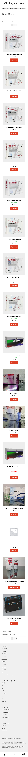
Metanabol (4, 714)
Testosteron (4, 648)
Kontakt (3, 728)
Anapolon (4, 667)
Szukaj (14, 754)
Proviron (4, 669)
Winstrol (4, 661)
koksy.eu (4, 725)
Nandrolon (4, 653)
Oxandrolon (4, 659)
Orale (3, 685)
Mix (2, 672)
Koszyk (21, 753)
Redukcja (4, 701)
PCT (3, 688)
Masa (3, 696)
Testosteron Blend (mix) (7, 674)
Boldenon (4, 656)
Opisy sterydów (5, 717)
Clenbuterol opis (5, 712)
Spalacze (4, 690)
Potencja (4, 693)
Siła (2, 698)
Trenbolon (4, 651)
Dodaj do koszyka (14, 587)
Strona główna (6, 8)
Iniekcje (3, 683)
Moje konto (4, 754)
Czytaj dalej (14, 60)
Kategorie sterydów (6, 709)
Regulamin (4, 730)
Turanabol (4, 664)
